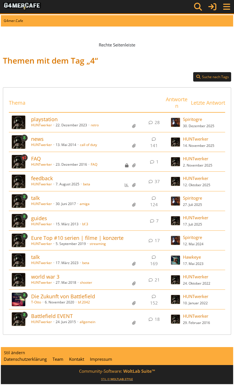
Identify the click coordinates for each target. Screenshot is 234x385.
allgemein (87, 321)
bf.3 (85, 224)
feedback (42, 178)
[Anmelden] (212, 6)
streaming (98, 243)
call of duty (88, 144)
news (37, 138)
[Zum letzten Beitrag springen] (175, 122)
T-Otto (36, 302)
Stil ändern (14, 352)
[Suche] (198, 7)
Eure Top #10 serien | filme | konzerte (77, 237)
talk (35, 197)
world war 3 (45, 276)
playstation (44, 119)
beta (86, 184)
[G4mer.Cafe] (22, 6)
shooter (86, 282)
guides (39, 218)
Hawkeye (192, 257)
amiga (85, 203)
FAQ (36, 158)
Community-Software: (117, 371)
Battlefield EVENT (52, 316)
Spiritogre (192, 119)
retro (95, 125)
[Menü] (226, 7)
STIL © (117, 379)
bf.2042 (84, 302)
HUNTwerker (41, 125)
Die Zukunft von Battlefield (63, 296)
